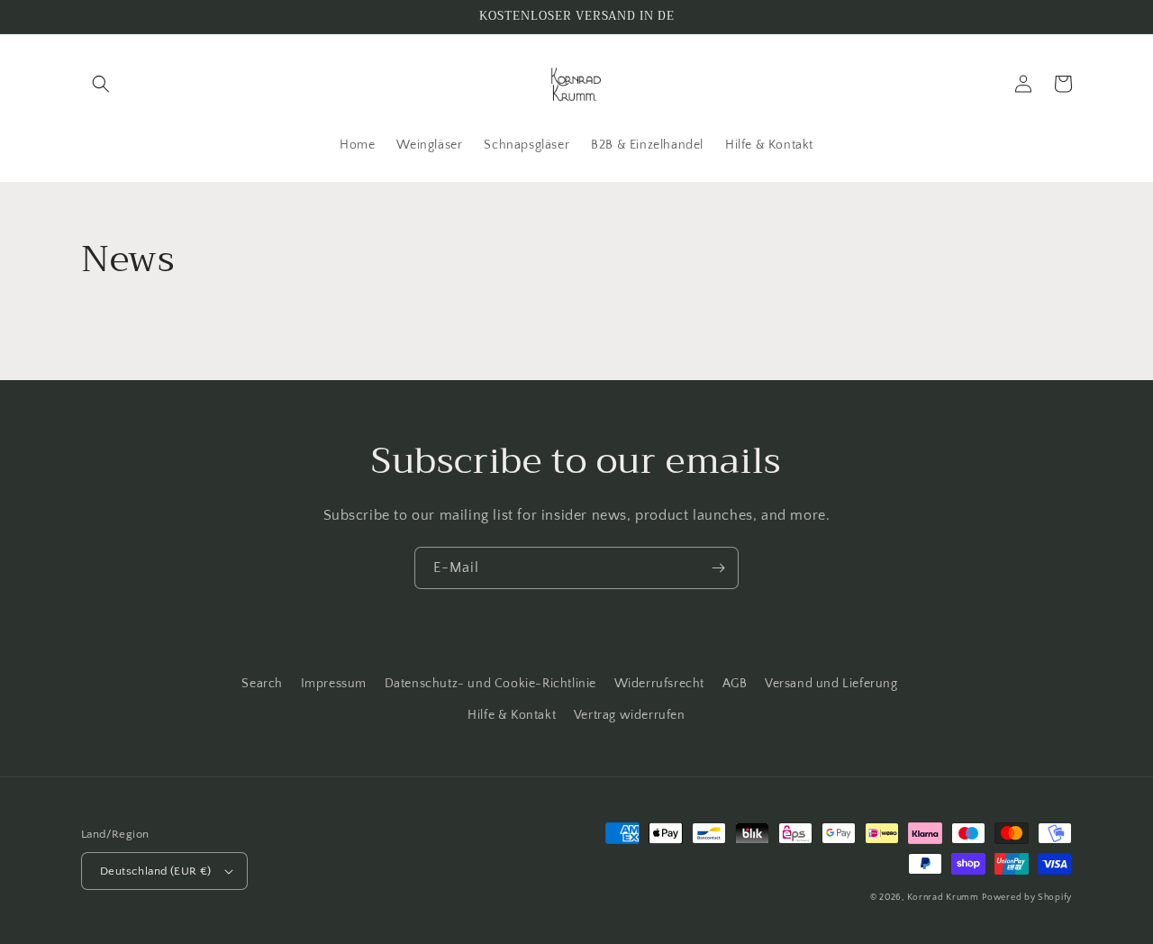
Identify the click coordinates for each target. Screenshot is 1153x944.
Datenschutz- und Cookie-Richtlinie (490, 683)
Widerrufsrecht (659, 683)
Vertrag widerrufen (629, 715)
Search (262, 683)
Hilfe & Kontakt (512, 715)
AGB (735, 683)
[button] (101, 84)
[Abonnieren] (718, 568)
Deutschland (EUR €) (156, 871)
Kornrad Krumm (943, 898)
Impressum (334, 683)
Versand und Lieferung (831, 683)
